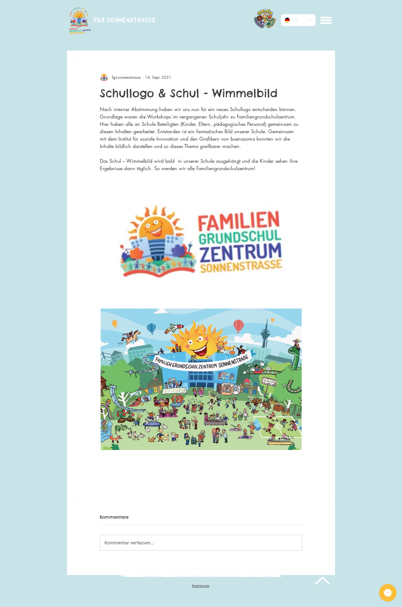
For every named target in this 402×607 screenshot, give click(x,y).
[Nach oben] (322, 580)
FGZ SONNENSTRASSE (125, 20)
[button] (325, 20)
